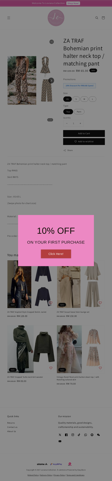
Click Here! (56, 253)
